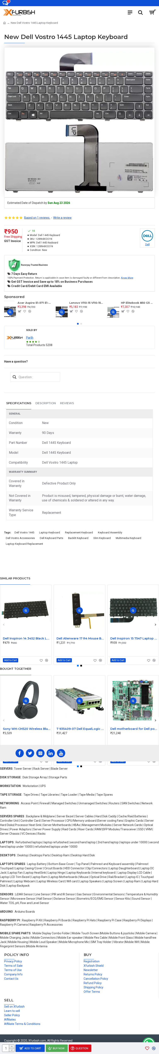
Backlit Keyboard (78, 538)
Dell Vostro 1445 (24, 532)
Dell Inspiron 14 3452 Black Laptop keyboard (26, 638)
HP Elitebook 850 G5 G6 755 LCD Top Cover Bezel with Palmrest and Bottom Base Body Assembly (138, 302)
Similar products (15, 578)
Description (45, 403)
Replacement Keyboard (79, 532)
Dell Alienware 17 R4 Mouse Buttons (80, 638)
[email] (14, 377)
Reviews (67, 403)
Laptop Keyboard (49, 532)
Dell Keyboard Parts (51, 538)
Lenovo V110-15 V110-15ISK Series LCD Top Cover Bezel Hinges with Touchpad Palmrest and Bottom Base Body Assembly (86, 302)
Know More (127, 277)
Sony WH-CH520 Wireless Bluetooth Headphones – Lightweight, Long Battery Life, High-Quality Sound (26, 729)
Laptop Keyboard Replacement (24, 543)
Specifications (18, 403)
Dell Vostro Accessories (20, 538)
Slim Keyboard (102, 538)
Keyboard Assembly (110, 532)
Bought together (15, 669)
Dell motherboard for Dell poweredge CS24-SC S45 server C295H (134, 729)
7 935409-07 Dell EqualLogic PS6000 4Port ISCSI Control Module (80, 729)
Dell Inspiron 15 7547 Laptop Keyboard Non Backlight (134, 638)
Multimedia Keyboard (128, 538)
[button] (78, 324)
